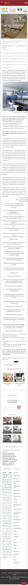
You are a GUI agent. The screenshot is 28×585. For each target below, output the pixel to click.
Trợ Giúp (25, 572)
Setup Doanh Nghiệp (7, 487)
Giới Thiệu (4, 572)
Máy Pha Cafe (8, 526)
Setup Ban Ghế (8, 549)
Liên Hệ (14, 574)
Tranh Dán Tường (6, 516)
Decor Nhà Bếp (9, 364)
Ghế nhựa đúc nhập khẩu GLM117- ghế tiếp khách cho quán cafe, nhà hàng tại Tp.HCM (17, 441)
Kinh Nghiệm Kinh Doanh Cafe (7, 541)
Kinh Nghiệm (6, 523)
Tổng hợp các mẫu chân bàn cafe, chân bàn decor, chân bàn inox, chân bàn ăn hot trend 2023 (7, 424)
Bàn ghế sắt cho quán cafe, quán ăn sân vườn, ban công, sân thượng (7, 433)
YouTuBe (18, 409)
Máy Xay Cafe (5, 528)
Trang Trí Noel (5, 552)
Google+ (14, 409)
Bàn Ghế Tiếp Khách (7, 489)
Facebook (5, 409)
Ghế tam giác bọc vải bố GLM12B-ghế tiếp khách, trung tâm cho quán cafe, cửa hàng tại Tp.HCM (7, 441)
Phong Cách (5, 482)
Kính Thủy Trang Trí (7, 546)
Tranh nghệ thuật (6, 533)
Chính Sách (10, 572)
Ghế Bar (10, 538)
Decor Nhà (6, 507)
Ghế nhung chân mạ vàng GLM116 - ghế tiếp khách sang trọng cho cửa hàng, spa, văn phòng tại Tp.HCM (17, 433)
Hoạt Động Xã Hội (18, 572)
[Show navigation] (26, 4)
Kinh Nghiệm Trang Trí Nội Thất (7, 525)
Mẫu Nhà (4, 547)
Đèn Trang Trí (5, 490)
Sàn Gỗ (7, 510)
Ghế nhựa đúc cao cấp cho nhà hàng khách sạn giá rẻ (16, 424)
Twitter (10, 409)
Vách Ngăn (6, 502)
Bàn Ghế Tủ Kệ (8, 481)
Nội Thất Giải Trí (8, 499)
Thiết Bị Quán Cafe (7, 513)
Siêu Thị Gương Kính (7, 551)
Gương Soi (5, 539)
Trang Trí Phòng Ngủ (7, 515)
